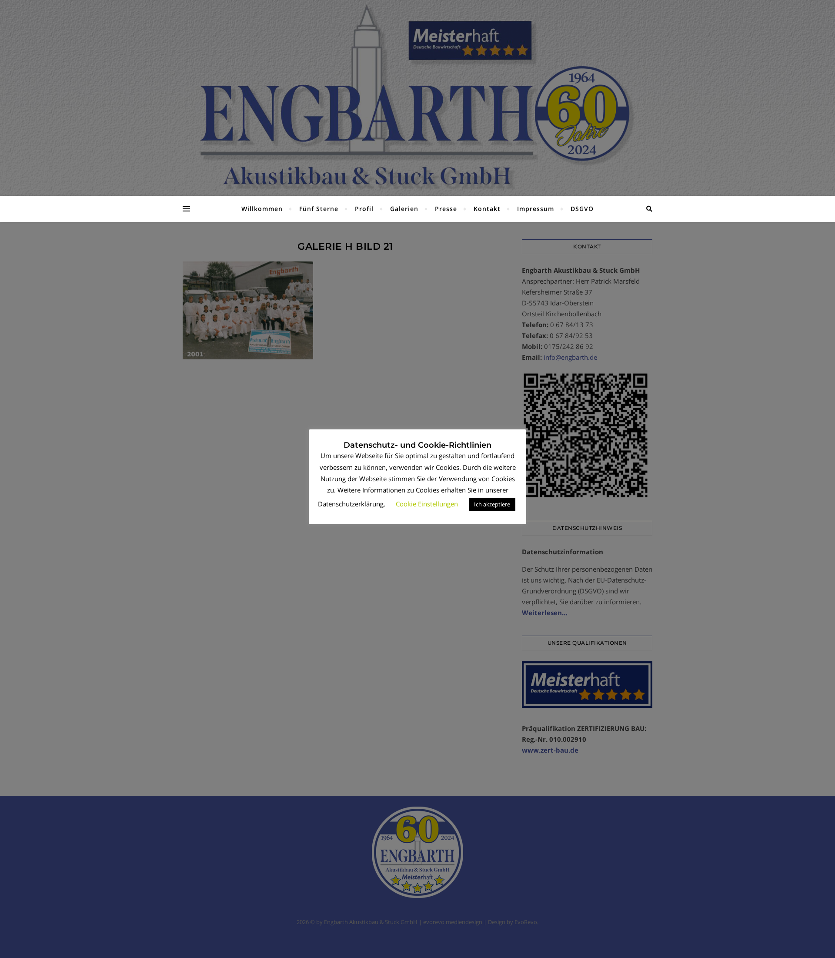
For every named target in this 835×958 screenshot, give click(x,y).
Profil (364, 208)
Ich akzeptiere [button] (492, 504)
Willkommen (262, 208)
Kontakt (487, 208)
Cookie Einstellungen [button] (427, 503)
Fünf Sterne (318, 208)
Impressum (535, 208)
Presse (446, 208)
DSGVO (582, 208)
